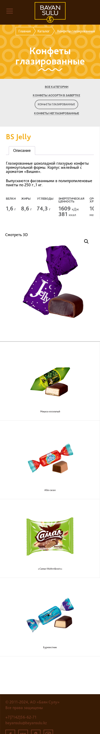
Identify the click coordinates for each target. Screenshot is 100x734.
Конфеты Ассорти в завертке (56, 95)
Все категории (56, 87)
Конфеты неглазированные (56, 113)
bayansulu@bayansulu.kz (26, 722)
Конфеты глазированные (56, 104)
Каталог (43, 31)
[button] (86, 241)
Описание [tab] (22, 150)
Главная (24, 31)
